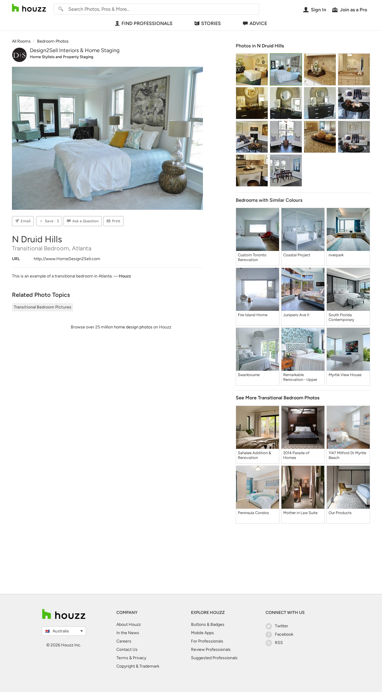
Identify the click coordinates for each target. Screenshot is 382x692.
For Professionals (207, 641)
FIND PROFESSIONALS (146, 23)
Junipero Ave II (296, 315)
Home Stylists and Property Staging (61, 57)
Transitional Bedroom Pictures (42, 307)
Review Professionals (211, 649)
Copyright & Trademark (137, 666)
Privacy (139, 657)
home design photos (133, 327)
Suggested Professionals (214, 657)
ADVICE (258, 23)
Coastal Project (296, 255)
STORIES (211, 23)
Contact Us (127, 649)
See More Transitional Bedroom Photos (277, 398)
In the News (127, 632)
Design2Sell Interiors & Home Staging (75, 50)
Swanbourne (249, 375)
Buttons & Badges (207, 624)
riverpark (336, 255)
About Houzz (128, 624)
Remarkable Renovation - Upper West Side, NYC (300, 377)
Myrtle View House (345, 375)
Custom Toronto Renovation (252, 257)
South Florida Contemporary (341, 317)
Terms (122, 657)
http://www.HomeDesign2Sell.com (67, 258)
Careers (123, 641)
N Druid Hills (270, 46)
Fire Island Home (252, 315)
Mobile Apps (202, 632)
